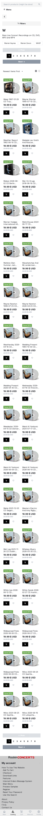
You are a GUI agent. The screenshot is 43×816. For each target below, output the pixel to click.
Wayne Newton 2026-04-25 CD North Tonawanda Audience (30, 305)
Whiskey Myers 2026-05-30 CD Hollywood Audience (29, 550)
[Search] (39, 4)
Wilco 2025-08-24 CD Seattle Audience (30, 673)
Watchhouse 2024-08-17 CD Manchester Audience (30, 223)
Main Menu (8, 784)
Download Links (10, 775)
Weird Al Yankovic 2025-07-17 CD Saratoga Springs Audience (30, 427)
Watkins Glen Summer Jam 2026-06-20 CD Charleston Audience (10, 264)
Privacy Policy (8, 802)
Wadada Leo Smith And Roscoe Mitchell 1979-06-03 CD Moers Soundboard (30, 141)
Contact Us (7, 807)
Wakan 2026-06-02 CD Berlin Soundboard (10, 182)
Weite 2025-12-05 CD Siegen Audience (11, 509)
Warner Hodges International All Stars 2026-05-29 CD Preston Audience (11, 223)
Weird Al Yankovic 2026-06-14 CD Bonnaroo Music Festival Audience (30, 468)
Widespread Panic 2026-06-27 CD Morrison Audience (30, 632)
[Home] (4, 17)
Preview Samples (10, 787)
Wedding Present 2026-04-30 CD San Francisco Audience (10, 387)
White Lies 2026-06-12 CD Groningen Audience (10, 591)
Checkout (7, 773)
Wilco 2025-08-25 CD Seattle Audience (11, 714)
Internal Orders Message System (17, 781)
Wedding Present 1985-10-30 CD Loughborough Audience (29, 346)
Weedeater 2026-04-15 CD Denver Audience (11, 427)
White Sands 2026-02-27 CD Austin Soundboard (30, 591)
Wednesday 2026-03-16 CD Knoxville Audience (30, 387)
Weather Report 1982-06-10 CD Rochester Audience (10, 141)
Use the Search (10, 795)
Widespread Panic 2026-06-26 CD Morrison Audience (11, 632)
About (4, 799)
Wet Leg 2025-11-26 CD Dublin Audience (11, 550)
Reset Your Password (12, 792)
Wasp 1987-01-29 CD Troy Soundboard (11, 100)
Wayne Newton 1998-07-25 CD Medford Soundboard (10, 305)
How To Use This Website (13, 767)
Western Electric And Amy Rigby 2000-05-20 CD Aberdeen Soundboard (29, 509)
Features (7, 778)
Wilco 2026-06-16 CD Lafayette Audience (30, 714)
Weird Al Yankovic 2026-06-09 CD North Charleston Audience (11, 468)
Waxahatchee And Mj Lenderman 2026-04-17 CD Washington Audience (30, 264)
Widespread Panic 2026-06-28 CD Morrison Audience (11, 673)
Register (6, 789)
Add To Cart (8, 770)
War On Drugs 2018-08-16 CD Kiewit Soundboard (30, 182)
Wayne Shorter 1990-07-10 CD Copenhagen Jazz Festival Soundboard (30, 100)
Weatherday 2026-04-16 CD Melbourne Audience (11, 346)
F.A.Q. (4, 805)
